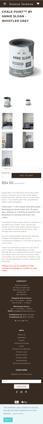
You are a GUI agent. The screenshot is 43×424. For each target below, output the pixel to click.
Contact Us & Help (21, 343)
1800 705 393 (28, 317)
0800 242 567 (28, 315)
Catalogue (21, 337)
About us (21, 335)
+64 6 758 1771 (22, 321)
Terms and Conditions (21, 363)
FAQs (21, 346)
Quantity (5, 173)
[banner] (21, 3)
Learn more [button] (17, 414)
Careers (21, 340)
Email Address (21, 378)
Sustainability (21, 360)
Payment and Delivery (21, 349)
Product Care (21, 352)
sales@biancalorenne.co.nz (24, 311)
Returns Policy (21, 355)
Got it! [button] (8, 420)
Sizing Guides (21, 357)
